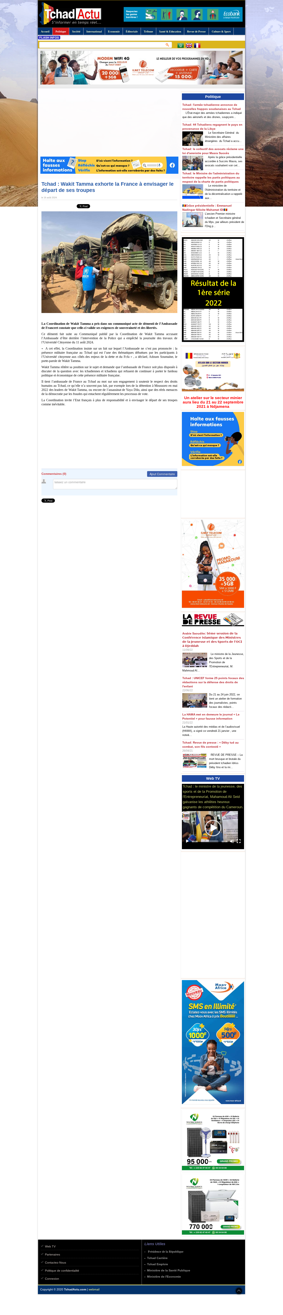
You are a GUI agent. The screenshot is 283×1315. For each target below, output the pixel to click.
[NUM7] (214, 1236)
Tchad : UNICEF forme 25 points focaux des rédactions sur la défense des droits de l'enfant (213, 682)
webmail (94, 1289)
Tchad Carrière (157, 1258)
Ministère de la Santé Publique (168, 1270)
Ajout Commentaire (162, 474)
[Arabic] (181, 46)
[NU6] (214, 1172)
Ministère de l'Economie (164, 1276)
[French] (198, 46)
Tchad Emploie (157, 1264)
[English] (190, 46)
